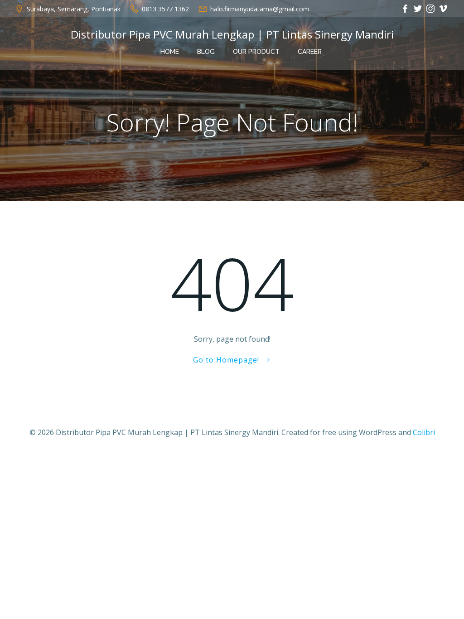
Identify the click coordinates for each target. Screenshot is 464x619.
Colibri (424, 432)
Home (169, 51)
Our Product (256, 51)
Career (310, 51)
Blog (206, 51)
